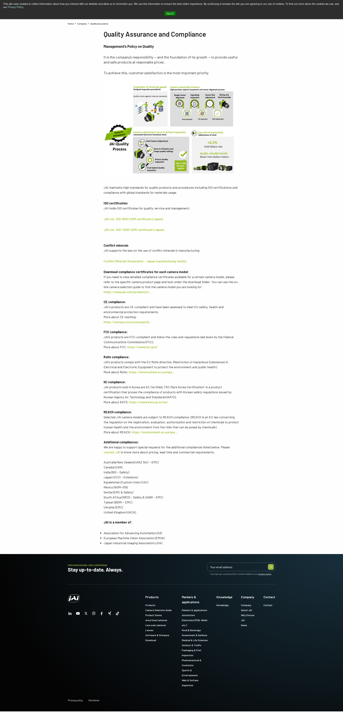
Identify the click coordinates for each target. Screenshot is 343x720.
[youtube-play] (78, 614)
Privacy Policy (15, 7)
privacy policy (264, 574)
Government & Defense (194, 635)
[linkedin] (70, 614)
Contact (269, 597)
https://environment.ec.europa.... (152, 372)
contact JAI (112, 452)
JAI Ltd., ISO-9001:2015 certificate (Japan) (133, 219)
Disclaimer (94, 700)
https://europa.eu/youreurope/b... (127, 322)
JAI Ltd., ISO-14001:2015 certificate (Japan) (134, 230)
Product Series (153, 615)
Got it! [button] (170, 13)
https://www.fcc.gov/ (142, 347)
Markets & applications (190, 599)
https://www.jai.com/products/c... (127, 292)
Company (247, 597)
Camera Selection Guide (158, 610)
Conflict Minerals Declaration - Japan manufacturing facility (145, 261)
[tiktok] (117, 614)
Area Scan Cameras (156, 620)
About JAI (246, 610)
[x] (86, 614)
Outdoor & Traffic (191, 645)
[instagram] (94, 614)
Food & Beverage (191, 630)
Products (152, 597)
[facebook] (102, 614)
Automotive (188, 615)
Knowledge (224, 597)
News (244, 625)
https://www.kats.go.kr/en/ (148, 402)
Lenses (149, 630)
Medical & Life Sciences (195, 640)
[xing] (110, 614)
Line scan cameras (155, 625)
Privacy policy (75, 700)
